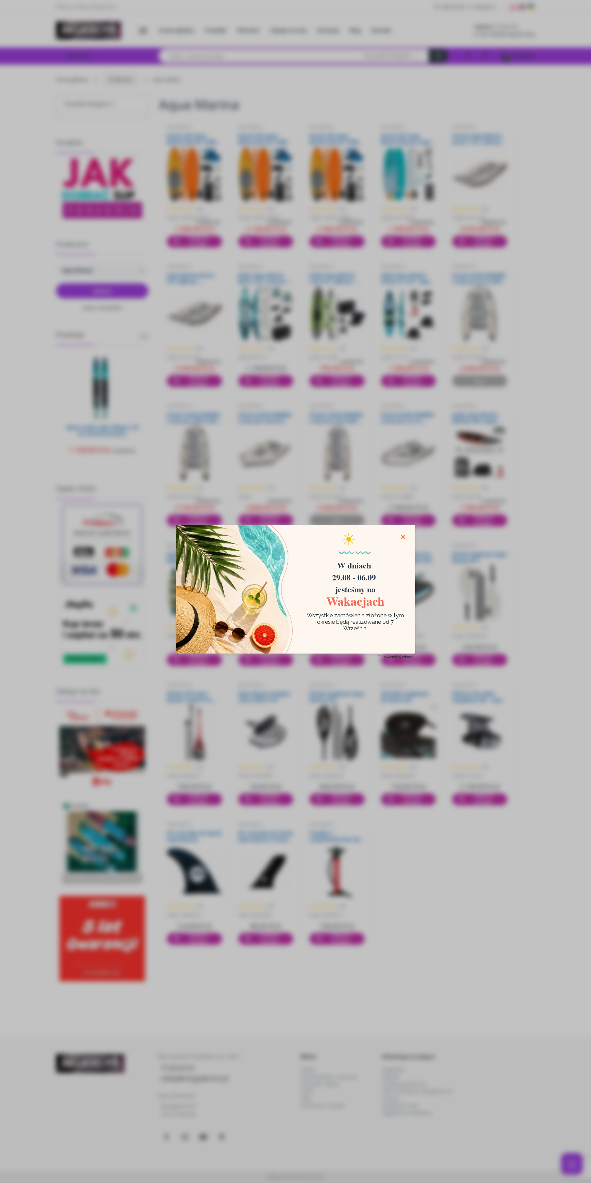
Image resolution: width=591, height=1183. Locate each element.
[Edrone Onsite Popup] (295, 591)
